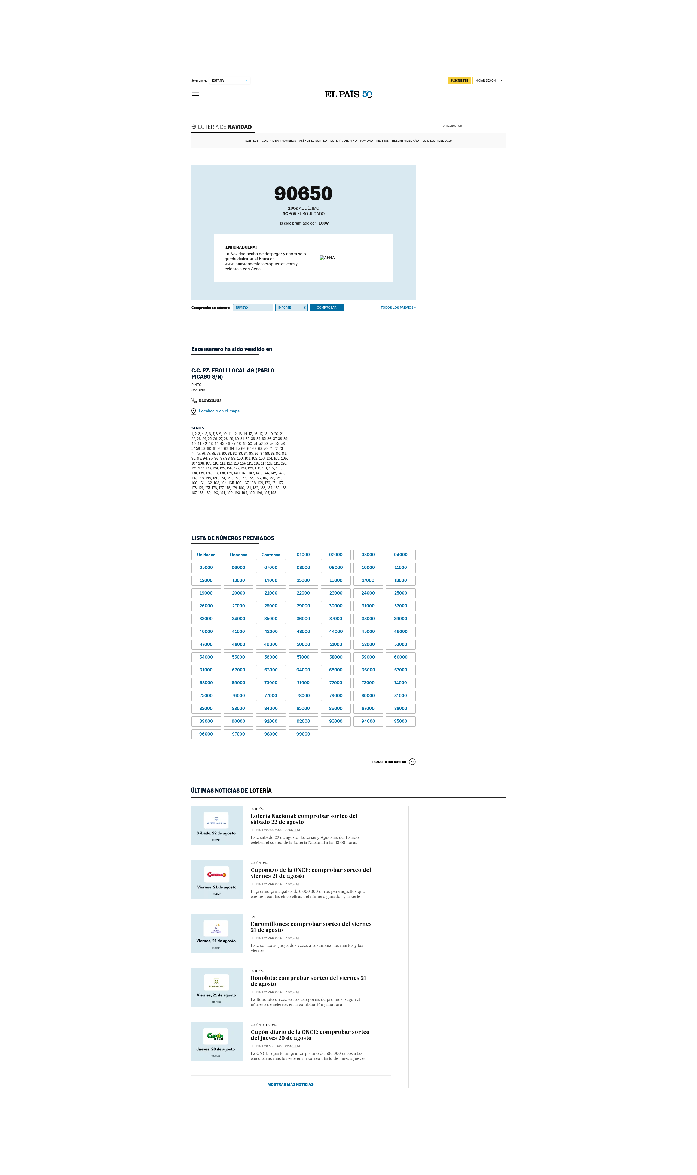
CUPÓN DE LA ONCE (265, 1025)
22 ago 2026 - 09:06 (282, 830)
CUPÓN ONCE (260, 863)
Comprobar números (279, 141)
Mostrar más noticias (291, 1084)
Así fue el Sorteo (313, 141)
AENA (485, 125)
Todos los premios (397, 307)
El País (256, 830)
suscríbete (459, 80)
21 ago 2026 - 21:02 (281, 884)
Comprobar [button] (327, 307)
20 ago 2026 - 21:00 (282, 1046)
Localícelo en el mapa (219, 411)
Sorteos (252, 141)
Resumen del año (405, 141)
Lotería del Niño (343, 141)
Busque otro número (389, 762)
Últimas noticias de (231, 790)
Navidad (366, 141)
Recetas (382, 141)
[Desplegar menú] (195, 94)
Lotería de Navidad (224, 127)
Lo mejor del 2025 (437, 141)
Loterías (257, 809)
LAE (253, 917)
